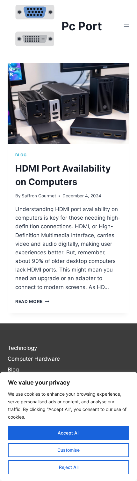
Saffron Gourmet (39, 195)
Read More (32, 301)
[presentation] (68, 103)
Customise (68, 450)
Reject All (68, 467)
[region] (68, 426)
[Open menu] (126, 26)
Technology (22, 348)
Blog (20, 154)
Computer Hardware (34, 359)
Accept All (68, 432)
